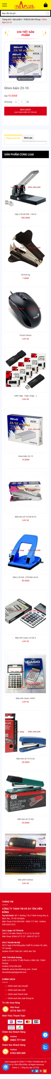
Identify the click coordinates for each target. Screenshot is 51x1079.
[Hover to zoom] (25, 62)
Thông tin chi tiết (13, 138)
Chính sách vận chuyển (18, 986)
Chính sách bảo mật (16, 990)
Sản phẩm (17, 19)
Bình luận (28, 138)
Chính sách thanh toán (18, 994)
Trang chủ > (7, 19)
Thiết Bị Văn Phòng (32, 19)
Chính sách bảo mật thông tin (21, 998)
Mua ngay (25, 110)
